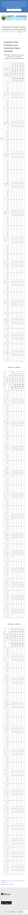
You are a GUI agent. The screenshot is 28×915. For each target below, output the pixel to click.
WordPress (21, 911)
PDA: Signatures (10, 884)
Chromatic (12, 911)
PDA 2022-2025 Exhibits (9, 31)
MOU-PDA (24, 31)
